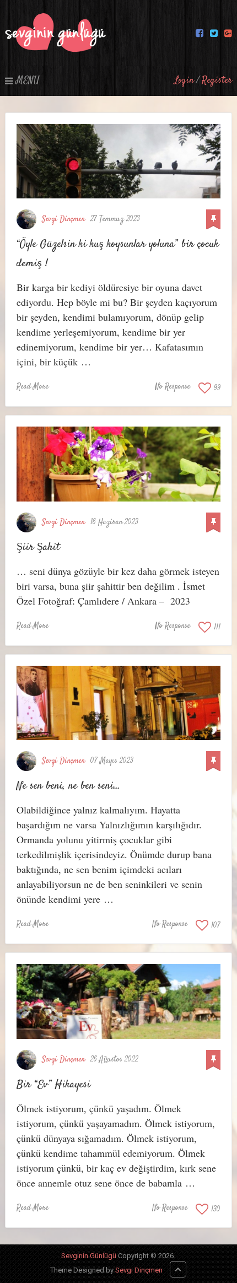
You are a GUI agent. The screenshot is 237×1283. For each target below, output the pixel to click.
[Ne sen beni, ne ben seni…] (119, 703)
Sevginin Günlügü (88, 1256)
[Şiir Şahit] (119, 464)
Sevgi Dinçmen (63, 219)
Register (217, 80)
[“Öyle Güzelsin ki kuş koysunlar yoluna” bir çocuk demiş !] (119, 161)
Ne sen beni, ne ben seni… (68, 786)
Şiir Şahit (38, 548)
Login (184, 80)
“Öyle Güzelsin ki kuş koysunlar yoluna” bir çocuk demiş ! (118, 254)
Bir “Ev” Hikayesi (53, 1085)
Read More (33, 386)
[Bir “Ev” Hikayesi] (119, 1001)
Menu (27, 80)
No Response (172, 386)
